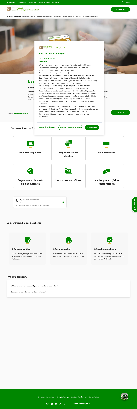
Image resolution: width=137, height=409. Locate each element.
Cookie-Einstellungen (47, 127)
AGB (86, 397)
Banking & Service (44, 2)
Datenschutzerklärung (47, 58)
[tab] (14, 16)
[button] (68, 286)
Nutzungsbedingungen (62, 397)
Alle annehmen (92, 127)
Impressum (41, 397)
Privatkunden (11, 2)
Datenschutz (50, 397)
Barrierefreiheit (94, 397)
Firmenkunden (22, 2)
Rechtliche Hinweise (77, 397)
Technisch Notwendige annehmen (71, 127)
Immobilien (55, 2)
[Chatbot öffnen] (124, 396)
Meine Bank (32, 2)
